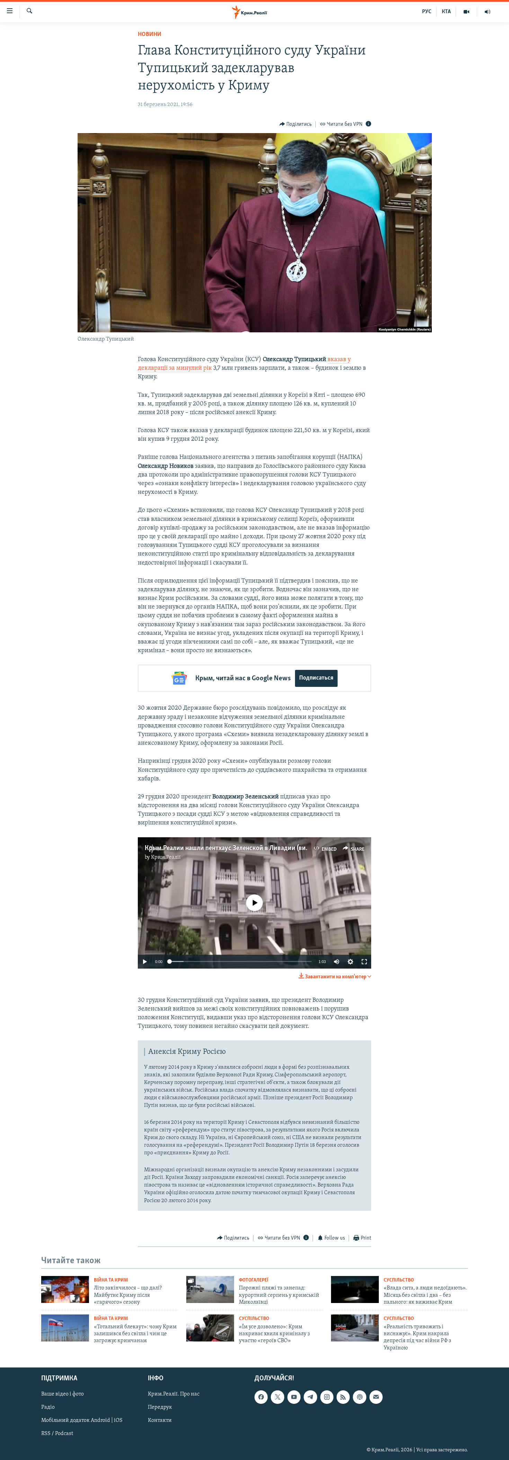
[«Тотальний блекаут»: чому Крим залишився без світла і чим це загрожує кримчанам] (65, 1327)
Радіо (48, 1407)
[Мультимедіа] (466, 12)
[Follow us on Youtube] (294, 1397)
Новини (149, 35)
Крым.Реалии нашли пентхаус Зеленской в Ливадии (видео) (231, 848)
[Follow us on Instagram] (326, 1397)
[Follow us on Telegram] (310, 1397)
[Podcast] (359, 1397)
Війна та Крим (111, 1280)
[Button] (295, 124)
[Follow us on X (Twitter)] (277, 1397)
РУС (426, 12)
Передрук (160, 1407)
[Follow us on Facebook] (261, 1397)
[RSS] (343, 1397)
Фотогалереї (253, 1280)
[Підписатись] (376, 1397)
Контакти (160, 1421)
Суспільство (399, 1280)
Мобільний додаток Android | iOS (82, 1421)
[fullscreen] (364, 962)
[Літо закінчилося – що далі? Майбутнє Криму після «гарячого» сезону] (65, 1289)
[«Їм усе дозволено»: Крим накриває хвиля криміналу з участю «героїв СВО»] (210, 1327)
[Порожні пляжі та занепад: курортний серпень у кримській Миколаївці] (210, 1289)
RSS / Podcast (57, 1434)
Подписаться (316, 678)
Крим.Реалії (166, 857)
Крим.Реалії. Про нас (173, 1394)
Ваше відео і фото (62, 1394)
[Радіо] (487, 12)
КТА (446, 12)
